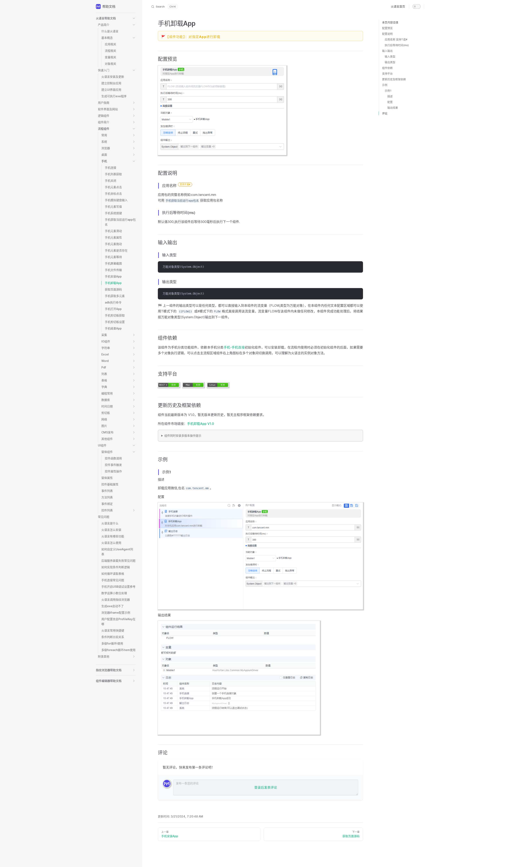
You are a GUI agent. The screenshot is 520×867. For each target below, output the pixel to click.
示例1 (388, 90)
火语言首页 (398, 6)
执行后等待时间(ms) (397, 45)
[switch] (417, 6)
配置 (390, 102)
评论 (384, 113)
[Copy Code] (357, 267)
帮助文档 (108, 6)
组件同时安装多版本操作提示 (182, 435)
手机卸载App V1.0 (200, 424)
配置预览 (387, 28)
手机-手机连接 (234, 347)
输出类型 (390, 62)
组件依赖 (387, 67)
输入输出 (387, 50)
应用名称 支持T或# (396, 39)
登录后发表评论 (265, 787)
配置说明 (387, 33)
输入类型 (390, 56)
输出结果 (392, 107)
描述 (390, 96)
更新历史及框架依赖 (394, 79)
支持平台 (387, 73)
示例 (384, 84)
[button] (116, 18)
